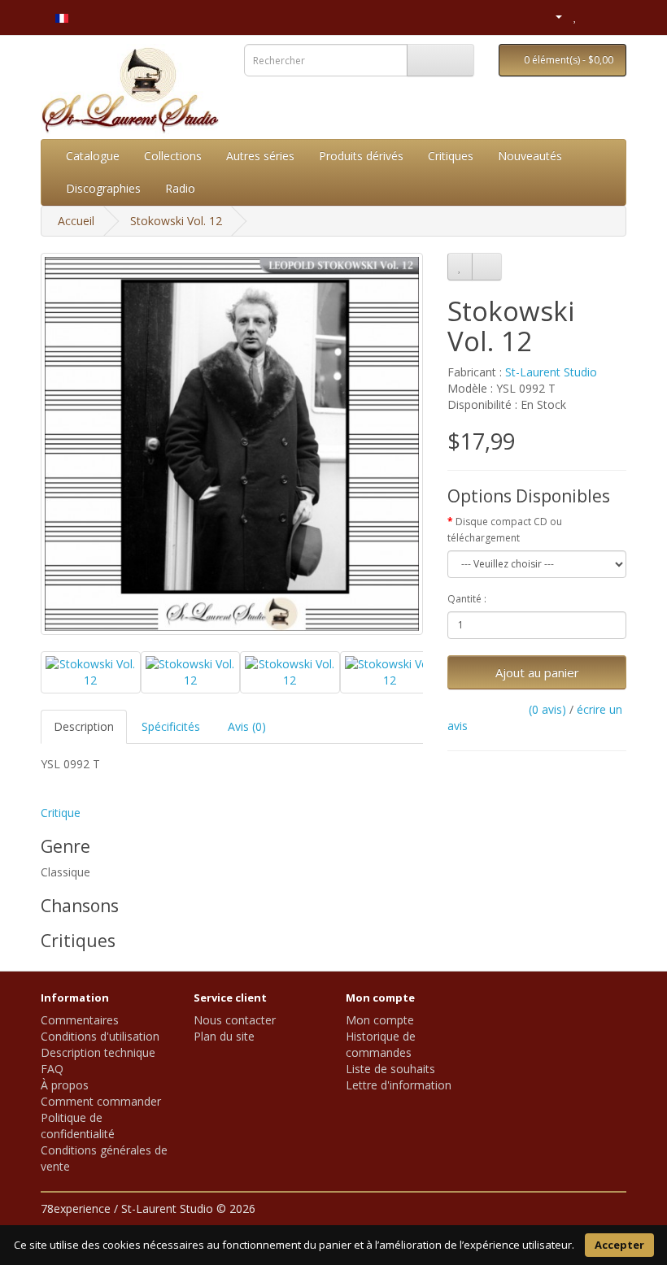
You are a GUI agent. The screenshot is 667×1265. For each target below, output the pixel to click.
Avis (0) (247, 726)
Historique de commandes (381, 1044)
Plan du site (224, 1036)
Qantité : (466, 599)
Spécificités (171, 726)
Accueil (76, 220)
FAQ (52, 1068)
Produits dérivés (361, 155)
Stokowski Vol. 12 (176, 220)
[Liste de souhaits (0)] (575, 16)
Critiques (450, 155)
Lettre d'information (398, 1085)
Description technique (98, 1052)
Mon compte (380, 1020)
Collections (173, 155)
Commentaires (80, 1020)
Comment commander (101, 1101)
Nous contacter (235, 1020)
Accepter (619, 1244)
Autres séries (260, 155)
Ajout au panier (537, 672)
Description (84, 726)
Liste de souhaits (390, 1068)
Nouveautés (530, 155)
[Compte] (552, 16)
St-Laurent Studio (551, 372)
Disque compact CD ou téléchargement (504, 530)
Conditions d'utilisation (100, 1036)
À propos (65, 1085)
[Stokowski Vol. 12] (232, 444)
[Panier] (593, 16)
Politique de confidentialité (78, 1125)
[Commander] (613, 16)
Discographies (103, 188)
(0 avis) (547, 709)
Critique (61, 812)
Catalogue (93, 155)
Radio (180, 188)
